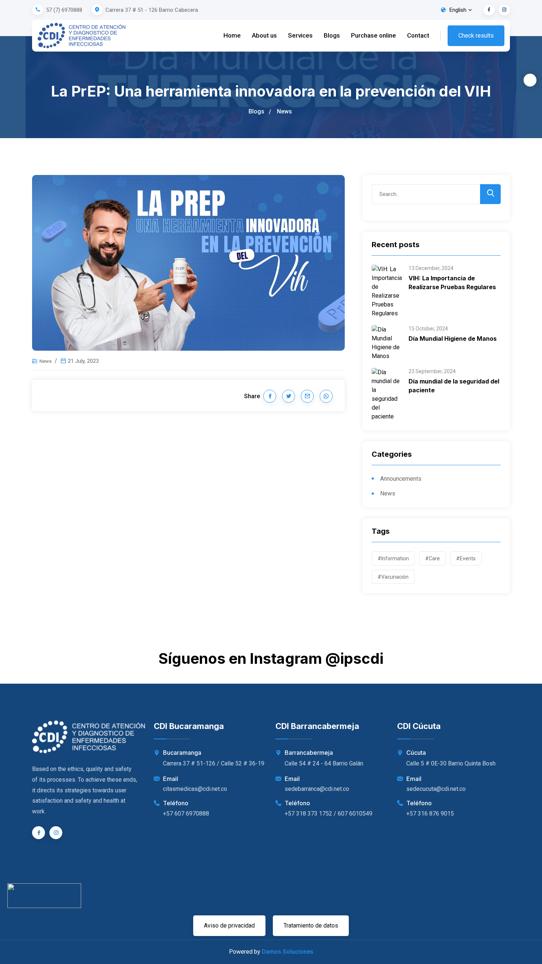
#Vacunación (393, 577)
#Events (466, 558)
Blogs (332, 35)
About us (264, 35)
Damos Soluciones (287, 951)
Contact (418, 35)
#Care (432, 558)
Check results (476, 35)
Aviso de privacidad (229, 925)
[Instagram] (504, 9)
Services (300, 35)
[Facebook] (488, 9)
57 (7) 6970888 (64, 10)
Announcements (400, 478)
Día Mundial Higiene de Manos (453, 338)
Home (232, 35)
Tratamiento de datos (311, 925)
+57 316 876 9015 (430, 813)
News (284, 111)
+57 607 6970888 (186, 813)
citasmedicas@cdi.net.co (195, 788)
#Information (393, 558)
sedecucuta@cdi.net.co (436, 788)
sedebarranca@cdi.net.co (317, 788)
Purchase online (373, 35)
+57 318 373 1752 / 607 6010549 (328, 813)
